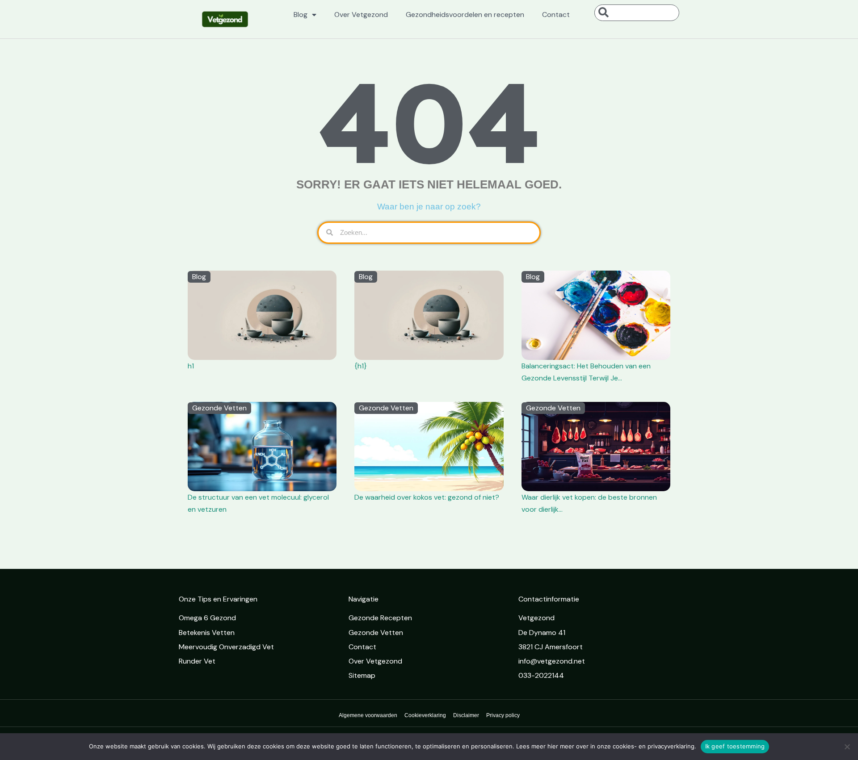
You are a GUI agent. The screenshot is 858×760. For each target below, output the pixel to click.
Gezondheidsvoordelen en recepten (465, 14)
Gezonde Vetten (219, 408)
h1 (191, 366)
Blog (300, 14)
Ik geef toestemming (735, 746)
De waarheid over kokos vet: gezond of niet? (426, 497)
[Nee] (846, 746)
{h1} (360, 366)
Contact (556, 14)
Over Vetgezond (361, 14)
